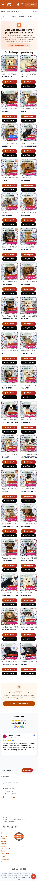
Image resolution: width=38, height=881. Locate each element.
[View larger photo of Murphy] (34, 299)
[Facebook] (4, 826)
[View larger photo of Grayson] (16, 195)
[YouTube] (8, 826)
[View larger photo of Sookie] (16, 437)
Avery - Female (29, 489)
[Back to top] (35, 770)
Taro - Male (9, 661)
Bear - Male (9, 143)
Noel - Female (10, 351)
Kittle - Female (29, 109)
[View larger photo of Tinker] (34, 644)
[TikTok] (16, 826)
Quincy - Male (29, 385)
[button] (8, 57)
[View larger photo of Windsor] (16, 403)
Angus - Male (10, 592)
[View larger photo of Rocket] (34, 195)
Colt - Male (9, 74)
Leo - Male (27, 247)
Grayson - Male (11, 212)
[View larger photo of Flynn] (16, 506)
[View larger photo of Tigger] (16, 472)
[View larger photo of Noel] (16, 333)
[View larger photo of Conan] (34, 437)
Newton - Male (10, 178)
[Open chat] (33, 876)
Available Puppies (4, 837)
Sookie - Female (11, 454)
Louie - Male (28, 420)
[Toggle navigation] (3, 4)
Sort (31, 16)
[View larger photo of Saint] (34, 57)
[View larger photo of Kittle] (34, 91)
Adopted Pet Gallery (5, 850)
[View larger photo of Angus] (16, 575)
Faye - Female (10, 316)
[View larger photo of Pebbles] (16, 541)
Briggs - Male (9, 247)
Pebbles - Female (11, 558)
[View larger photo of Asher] (16, 368)
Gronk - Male (28, 143)
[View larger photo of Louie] (34, 403)
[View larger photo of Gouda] (34, 575)
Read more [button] (6, 752)
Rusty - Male (28, 178)
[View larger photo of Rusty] (34, 161)
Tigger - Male (10, 489)
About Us (4, 846)
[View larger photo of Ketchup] (16, 610)
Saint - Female (29, 74)
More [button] (35, 12)
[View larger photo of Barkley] (16, 91)
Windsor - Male (10, 420)
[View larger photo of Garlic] (34, 610)
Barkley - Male (10, 109)
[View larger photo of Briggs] (16, 230)
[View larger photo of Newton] (16, 161)
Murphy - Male (29, 316)
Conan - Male (29, 454)
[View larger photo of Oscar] (16, 264)
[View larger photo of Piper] (34, 264)
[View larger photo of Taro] (16, 644)
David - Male (28, 351)
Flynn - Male (9, 523)
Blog (2, 862)
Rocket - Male (29, 212)
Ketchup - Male (11, 627)
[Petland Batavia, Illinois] (9, 4)
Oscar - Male (9, 281)
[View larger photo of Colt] (16, 57)
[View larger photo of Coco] (34, 506)
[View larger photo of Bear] (16, 126)
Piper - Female (29, 281)
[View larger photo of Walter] (34, 541)
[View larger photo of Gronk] (34, 126)
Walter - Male (29, 558)
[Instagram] (12, 826)
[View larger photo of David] (34, 333)
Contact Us (5, 854)
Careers (3, 856)
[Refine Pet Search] (3, 16)
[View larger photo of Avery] (34, 472)
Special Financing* (4, 842)
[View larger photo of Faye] (16, 299)
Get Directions (9, 797)
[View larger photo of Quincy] (34, 368)
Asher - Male (10, 385)
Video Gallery (5, 859)
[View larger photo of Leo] (34, 230)
